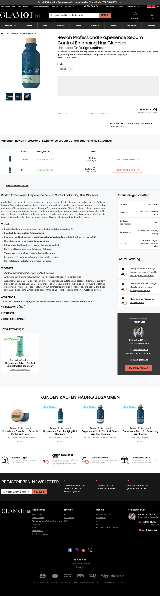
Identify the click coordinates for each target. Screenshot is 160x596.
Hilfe (66, 521)
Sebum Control (117, 126)
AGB (98, 521)
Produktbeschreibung (17, 185)
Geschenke (69, 6)
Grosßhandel (37, 531)
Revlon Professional (97, 113)
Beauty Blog (23, 6)
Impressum (57, 6)
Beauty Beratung (8, 6)
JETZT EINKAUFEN (108, 2)
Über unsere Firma (103, 514)
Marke (116, 123)
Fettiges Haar (29, 33)
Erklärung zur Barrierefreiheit (107, 527)
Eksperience (146, 123)
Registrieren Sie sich (114, 6)
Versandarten (38, 514)
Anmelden (39, 492)
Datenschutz (101, 524)
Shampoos (16, 33)
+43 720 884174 (90, 6)
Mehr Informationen (67, 57)
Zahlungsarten (38, 518)
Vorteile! (140, 6)
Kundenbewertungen (80, 563)
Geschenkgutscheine (41, 534)
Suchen (105, 15)
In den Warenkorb (126, 159)
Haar (7, 33)
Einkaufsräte (69, 518)
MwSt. (34, 527)
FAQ (66, 514)
